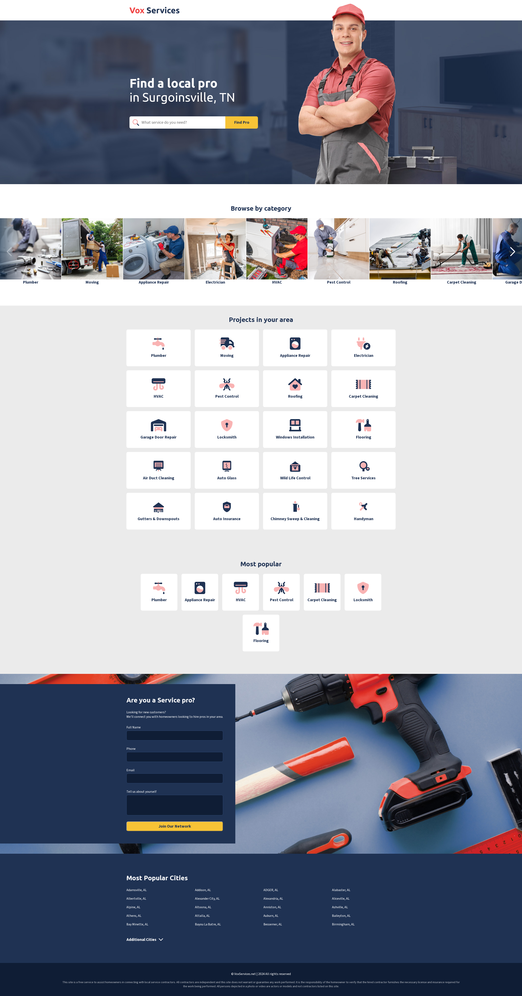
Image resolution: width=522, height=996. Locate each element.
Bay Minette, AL (137, 924)
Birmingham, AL (343, 924)
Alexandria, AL (273, 898)
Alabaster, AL (341, 890)
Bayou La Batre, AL (208, 924)
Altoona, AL (203, 907)
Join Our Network (174, 826)
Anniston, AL (272, 907)
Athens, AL (133, 916)
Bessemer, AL (272, 924)
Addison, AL (203, 890)
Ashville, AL (340, 907)
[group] (30, 251)
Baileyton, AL (341, 916)
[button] (512, 251)
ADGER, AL (270, 890)
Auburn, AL (270, 916)
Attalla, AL (202, 916)
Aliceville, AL (340, 898)
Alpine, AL (133, 907)
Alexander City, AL (207, 898)
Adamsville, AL (136, 890)
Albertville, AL (136, 898)
